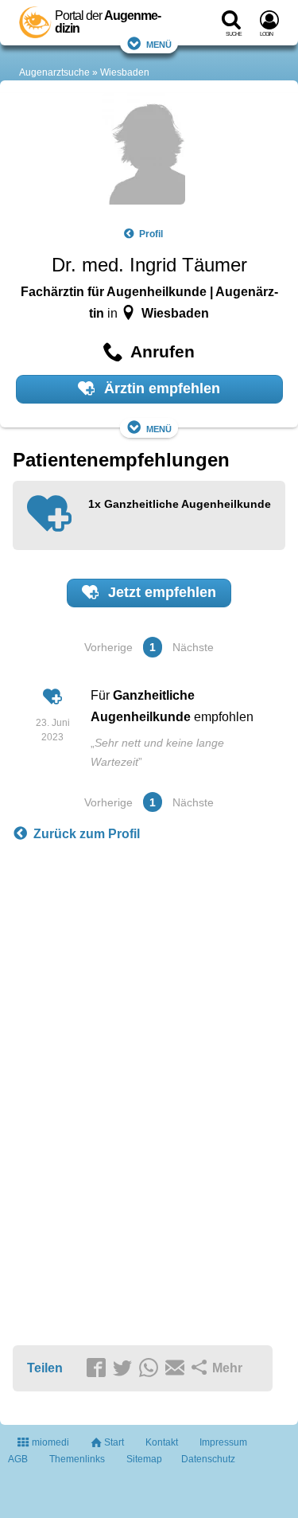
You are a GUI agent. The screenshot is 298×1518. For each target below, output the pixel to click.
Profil (150, 234)
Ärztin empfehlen (160, 388)
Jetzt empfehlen (160, 592)
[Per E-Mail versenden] (177, 1369)
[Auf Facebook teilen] (98, 1369)
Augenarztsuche (54, 72)
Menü (159, 43)
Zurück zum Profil (86, 834)
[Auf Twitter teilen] (125, 1369)
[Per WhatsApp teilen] (151, 1369)
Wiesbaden (124, 72)
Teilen (45, 1368)
